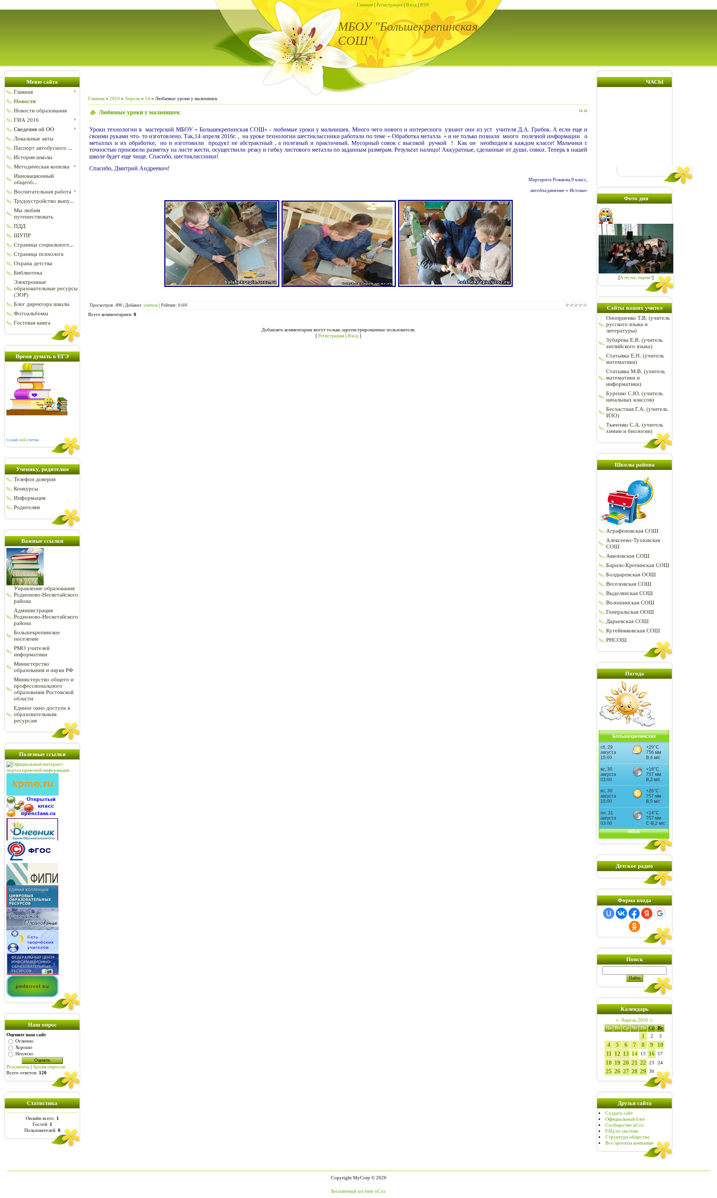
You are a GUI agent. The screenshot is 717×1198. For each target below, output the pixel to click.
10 (660, 1044)
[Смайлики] (627, 728)
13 (626, 1053)
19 (617, 1062)
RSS (424, 4)
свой (22, 440)
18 (609, 1062)
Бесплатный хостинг (352, 1191)
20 (626, 1062)
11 (609, 1053)
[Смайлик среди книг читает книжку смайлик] (37, 414)
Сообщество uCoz (624, 1125)
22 (643, 1062)
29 (643, 1071)
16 (652, 1053)
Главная (365, 4)
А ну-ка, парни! (636, 277)
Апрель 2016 (634, 1020)
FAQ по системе (622, 1131)
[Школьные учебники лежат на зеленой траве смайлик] (25, 583)
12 (617, 1053)
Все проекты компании (629, 1143)
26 (617, 1071)
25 (609, 1071)
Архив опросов (49, 1066)
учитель (150, 305)
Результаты (18, 1066)
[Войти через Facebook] (634, 913)
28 (634, 1071)
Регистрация (389, 4)
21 (634, 1062)
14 (147, 98)
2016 (114, 98)
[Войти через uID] (608, 913)
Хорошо (23, 1047)
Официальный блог (625, 1119)
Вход (411, 4)
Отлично (24, 1041)
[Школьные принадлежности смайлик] (627, 526)
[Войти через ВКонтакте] (621, 913)
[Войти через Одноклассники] (634, 926)
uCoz (380, 1191)
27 (626, 1071)
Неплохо (24, 1053)
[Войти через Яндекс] (646, 913)
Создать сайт (619, 1113)
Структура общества (627, 1137)
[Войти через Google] (660, 913)
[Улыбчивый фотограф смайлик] (607, 222)
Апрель (132, 98)
